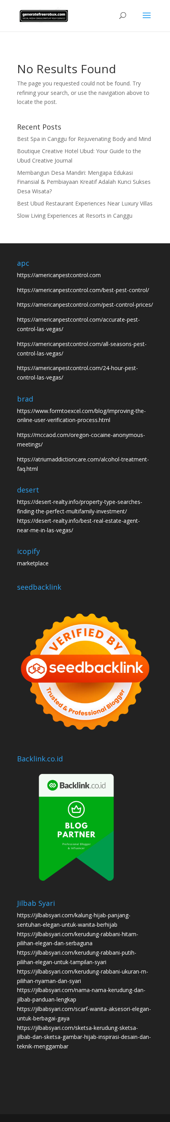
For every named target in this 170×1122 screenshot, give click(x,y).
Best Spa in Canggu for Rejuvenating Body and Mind (84, 139)
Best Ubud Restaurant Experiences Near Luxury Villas (85, 203)
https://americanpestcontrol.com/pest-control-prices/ (85, 304)
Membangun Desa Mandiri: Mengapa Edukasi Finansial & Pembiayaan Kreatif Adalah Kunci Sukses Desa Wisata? (84, 182)
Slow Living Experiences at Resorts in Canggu (74, 215)
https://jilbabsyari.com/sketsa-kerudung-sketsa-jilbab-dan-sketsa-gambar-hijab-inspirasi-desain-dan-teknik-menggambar (84, 1037)
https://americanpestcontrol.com (59, 275)
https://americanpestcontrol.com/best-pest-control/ (83, 290)
